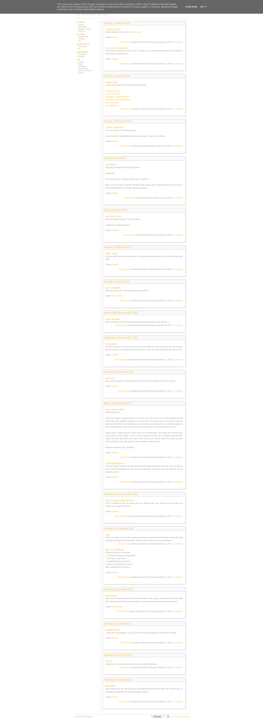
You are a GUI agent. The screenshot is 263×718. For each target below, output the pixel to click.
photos (115, 37)
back (187, 717)
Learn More (191, 7)
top (182, 717)
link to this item (126, 42)
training (115, 59)
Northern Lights (135, 32)
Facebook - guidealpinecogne (117, 100)
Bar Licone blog (112, 103)
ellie (114, 296)
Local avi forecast (112, 94)
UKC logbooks (111, 105)
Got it (203, 7)
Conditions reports (113, 91)
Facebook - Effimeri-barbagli (117, 97)
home (177, 717)
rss (172, 717)
